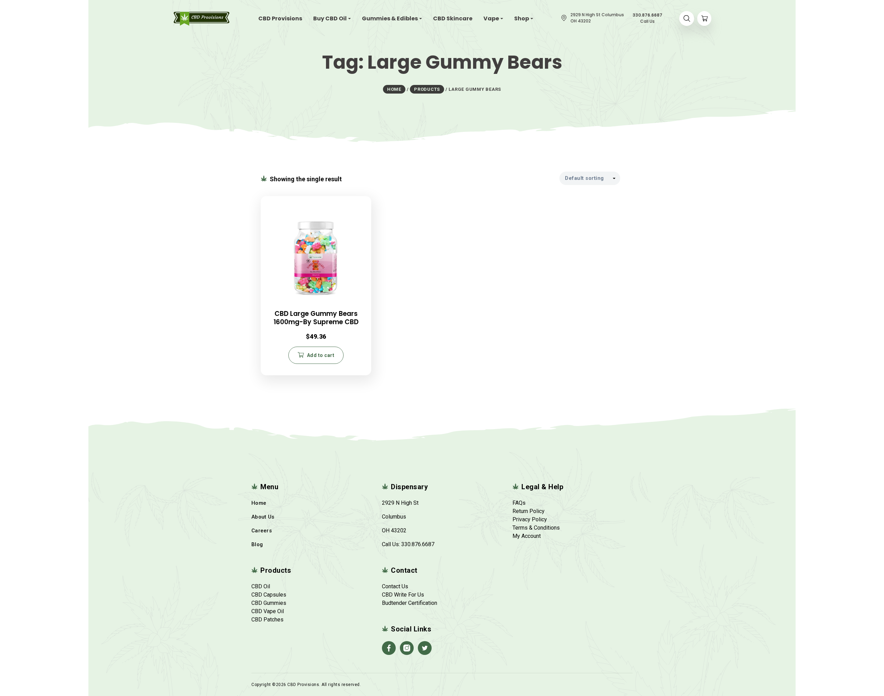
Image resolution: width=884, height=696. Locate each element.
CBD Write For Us (403, 594)
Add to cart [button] (321, 355)
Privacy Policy (529, 519)
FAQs (519, 503)
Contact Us (395, 586)
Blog (257, 544)
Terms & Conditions (536, 527)
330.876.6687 (417, 544)
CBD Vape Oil (267, 611)
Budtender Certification (409, 603)
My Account (526, 536)
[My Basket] (704, 18)
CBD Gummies (268, 603)
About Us (262, 517)
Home (258, 503)
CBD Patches (267, 619)
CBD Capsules (268, 594)
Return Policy (528, 511)
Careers (261, 531)
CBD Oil (260, 586)
